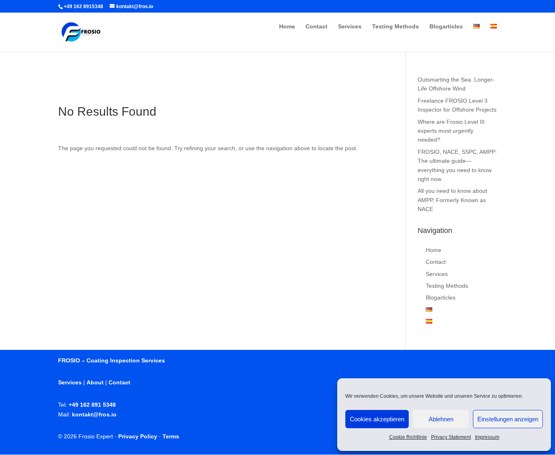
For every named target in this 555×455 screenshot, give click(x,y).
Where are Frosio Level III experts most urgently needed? (451, 131)
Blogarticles (446, 27)
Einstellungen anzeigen (507, 419)
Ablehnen (441, 419)
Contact (316, 27)
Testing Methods (395, 27)
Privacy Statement (451, 437)
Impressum (487, 437)
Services (350, 27)
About (95, 382)
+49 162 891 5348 (92, 404)
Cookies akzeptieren (377, 419)
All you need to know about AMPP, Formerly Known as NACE (452, 200)
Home (287, 27)
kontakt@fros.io (94, 414)
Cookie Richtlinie (408, 437)
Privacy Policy (137, 436)
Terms (171, 436)
